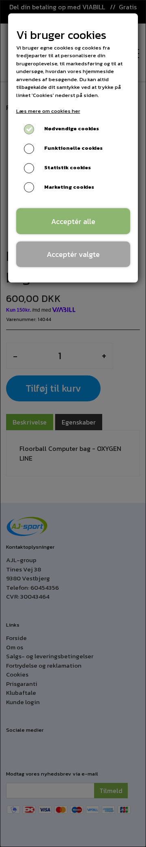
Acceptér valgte (73, 254)
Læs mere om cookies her (48, 111)
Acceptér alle (73, 221)
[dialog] (73, 423)
